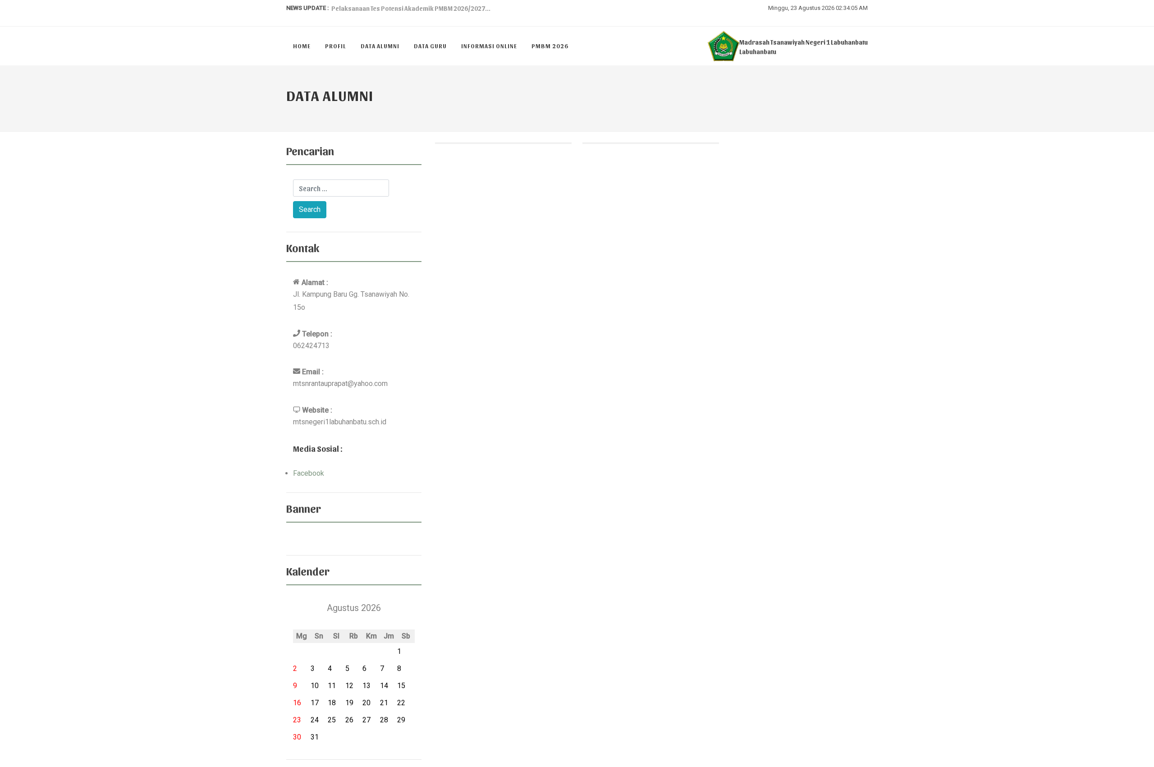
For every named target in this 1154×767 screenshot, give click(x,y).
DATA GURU (430, 45)
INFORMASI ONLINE (489, 45)
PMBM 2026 (549, 45)
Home (302, 45)
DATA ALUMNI (380, 45)
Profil (335, 45)
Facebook (308, 473)
